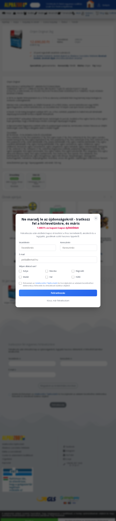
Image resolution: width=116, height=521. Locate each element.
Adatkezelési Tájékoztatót (46, 283)
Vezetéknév (24, 242)
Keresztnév (65, 242)
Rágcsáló (80, 271)
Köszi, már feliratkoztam (58, 300)
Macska (52, 271)
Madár (26, 277)
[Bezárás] (96, 218)
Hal (50, 277)
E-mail (22, 254)
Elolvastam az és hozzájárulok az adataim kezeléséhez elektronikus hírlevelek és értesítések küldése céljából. (58, 284)
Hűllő (78, 277)
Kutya (25, 271)
